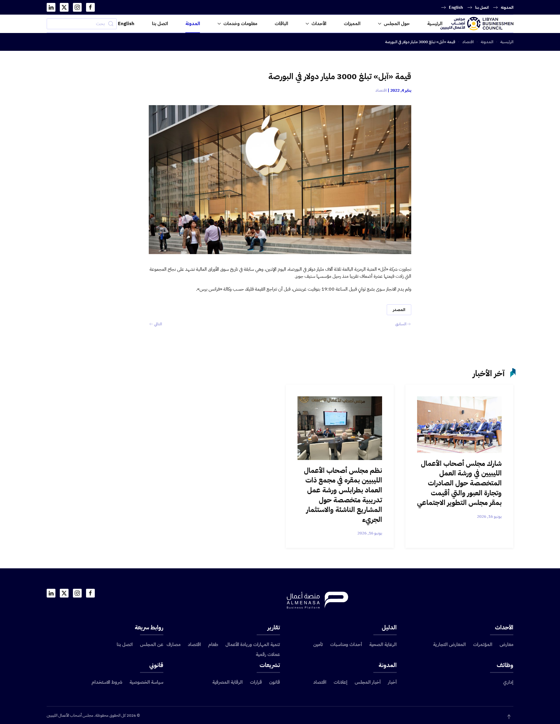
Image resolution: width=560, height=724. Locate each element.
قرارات (256, 682)
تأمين (318, 644)
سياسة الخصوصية (146, 682)
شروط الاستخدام (107, 682)
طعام (213, 644)
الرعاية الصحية (383, 644)
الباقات (281, 23)
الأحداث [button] (319, 23)
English (456, 7)
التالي (158, 324)
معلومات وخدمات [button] (240, 23)
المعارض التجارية (449, 644)
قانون (274, 682)
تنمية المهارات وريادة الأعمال (252, 644)
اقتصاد (381, 90)
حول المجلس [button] (397, 23)
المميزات (352, 23)
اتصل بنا (482, 7)
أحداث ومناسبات (346, 644)
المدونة (507, 7)
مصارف (174, 644)
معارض (506, 644)
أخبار (392, 682)
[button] (509, 716)
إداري (508, 682)
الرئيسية (434, 23)
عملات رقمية (268, 654)
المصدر (399, 310)
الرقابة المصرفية (227, 682)
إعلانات (340, 682)
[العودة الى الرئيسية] (476, 23)
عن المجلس (151, 644)
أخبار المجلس (368, 682)
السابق (400, 324)
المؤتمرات (482, 644)
